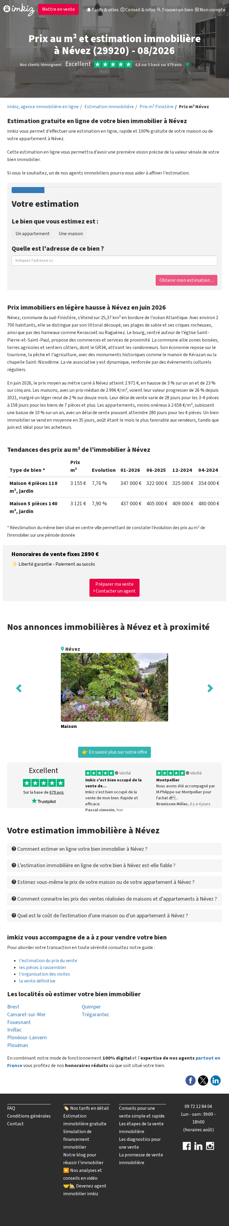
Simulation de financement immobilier (77, 1139)
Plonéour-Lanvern (27, 1037)
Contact (15, 1124)
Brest (13, 1007)
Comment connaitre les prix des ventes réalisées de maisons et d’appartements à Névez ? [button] (116, 899)
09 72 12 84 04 (198, 1106)
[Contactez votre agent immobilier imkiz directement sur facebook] (187, 1148)
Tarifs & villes (105, 10)
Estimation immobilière (109, 106)
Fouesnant (19, 1022)
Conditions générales (29, 1116)
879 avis (56, 792)
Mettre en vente (58, 9)
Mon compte (212, 10)
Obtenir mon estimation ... (186, 280)
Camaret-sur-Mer (26, 1014)
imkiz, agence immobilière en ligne (43, 106)
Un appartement (33, 233)
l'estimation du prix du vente (48, 960)
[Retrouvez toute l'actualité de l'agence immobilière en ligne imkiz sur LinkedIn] (198, 1148)
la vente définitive (37, 981)
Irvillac (14, 1030)
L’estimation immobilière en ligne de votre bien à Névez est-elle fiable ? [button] (95, 865)
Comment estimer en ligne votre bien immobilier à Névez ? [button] (81, 849)
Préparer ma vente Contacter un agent (115, 587)
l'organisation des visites (44, 974)
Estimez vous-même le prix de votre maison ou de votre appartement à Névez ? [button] (105, 882)
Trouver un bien (177, 10)
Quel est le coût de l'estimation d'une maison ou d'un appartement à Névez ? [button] (102, 915)
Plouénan (17, 1045)
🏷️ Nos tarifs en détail (86, 1108)
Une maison (71, 233)
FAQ (11, 1108)
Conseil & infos (139, 10)
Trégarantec (95, 1014)
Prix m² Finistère (157, 106)
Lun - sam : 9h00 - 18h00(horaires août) (198, 1122)
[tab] (114, 849)
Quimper (91, 1007)
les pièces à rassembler (42, 967)
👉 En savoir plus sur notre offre (114, 752)
